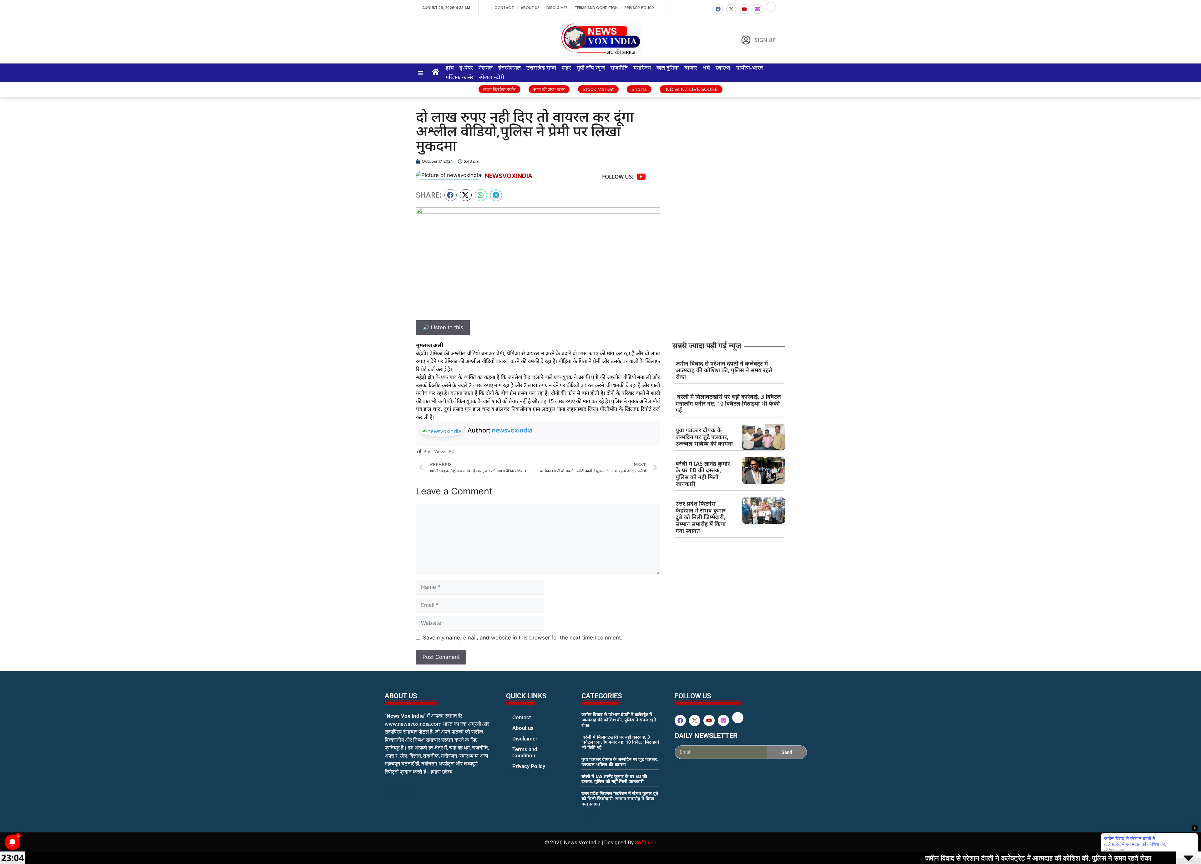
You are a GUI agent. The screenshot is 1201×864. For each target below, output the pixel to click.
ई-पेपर (466, 68)
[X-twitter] (731, 9)
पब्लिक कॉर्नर (459, 77)
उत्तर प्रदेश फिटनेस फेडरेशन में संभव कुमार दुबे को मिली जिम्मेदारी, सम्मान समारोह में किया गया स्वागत (701, 517)
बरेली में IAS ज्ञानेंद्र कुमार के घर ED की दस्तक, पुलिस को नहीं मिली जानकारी (703, 474)
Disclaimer (557, 7)
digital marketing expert (515, 772)
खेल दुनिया (667, 68)
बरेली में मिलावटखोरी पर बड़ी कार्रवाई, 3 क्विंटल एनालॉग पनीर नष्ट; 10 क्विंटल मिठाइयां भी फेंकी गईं (728, 403)
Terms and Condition (596, 7)
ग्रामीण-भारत (749, 68)
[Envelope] (758, 9)
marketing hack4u (397, 791)
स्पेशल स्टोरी (491, 77)
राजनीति (619, 68)
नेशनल (486, 68)
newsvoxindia (512, 430)
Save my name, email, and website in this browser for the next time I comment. (522, 637)
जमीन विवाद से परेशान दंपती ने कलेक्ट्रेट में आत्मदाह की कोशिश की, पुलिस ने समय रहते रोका (724, 370)
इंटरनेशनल (509, 68)
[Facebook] (718, 9)
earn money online (588, 816)
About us (530, 7)
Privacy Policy (639, 7)
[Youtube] (744, 9)
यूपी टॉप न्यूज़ (591, 68)
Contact (504, 7)
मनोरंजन (642, 68)
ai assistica (679, 766)
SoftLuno (645, 842)
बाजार (690, 68)
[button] (450, 195)
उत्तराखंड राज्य (541, 68)
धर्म (706, 68)
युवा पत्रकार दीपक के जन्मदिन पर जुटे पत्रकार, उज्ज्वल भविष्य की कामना (704, 436)
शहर (566, 68)
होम (450, 68)
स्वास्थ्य (723, 68)
